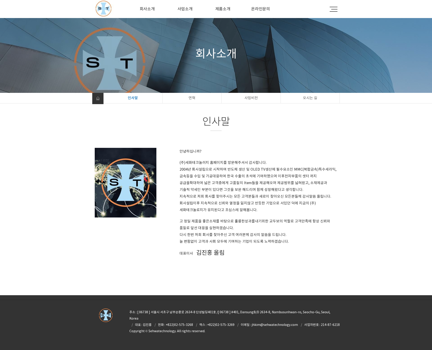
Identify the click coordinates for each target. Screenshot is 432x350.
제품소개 (222, 8)
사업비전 (251, 98)
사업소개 (185, 8)
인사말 (133, 98)
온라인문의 (260, 8)
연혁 (192, 98)
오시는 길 (310, 98)
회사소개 (147, 8)
